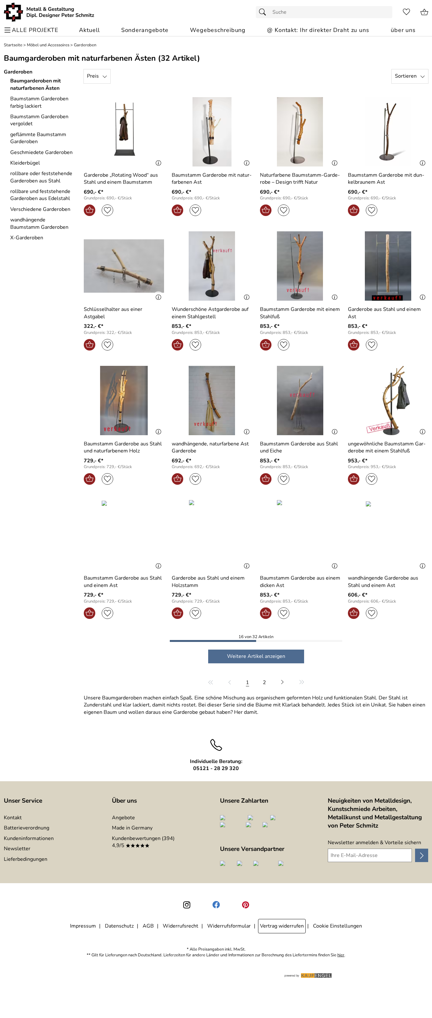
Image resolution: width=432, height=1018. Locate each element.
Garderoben (85, 45)
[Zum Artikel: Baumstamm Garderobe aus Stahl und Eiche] (300, 400)
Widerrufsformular (229, 925)
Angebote (123, 817)
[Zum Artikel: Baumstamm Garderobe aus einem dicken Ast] (300, 534)
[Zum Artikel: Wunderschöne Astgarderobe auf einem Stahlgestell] (212, 266)
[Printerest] (245, 904)
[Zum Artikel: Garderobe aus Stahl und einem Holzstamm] (212, 534)
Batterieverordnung (26, 827)
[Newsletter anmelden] (421, 855)
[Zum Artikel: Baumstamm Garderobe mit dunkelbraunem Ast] (388, 131)
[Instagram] (186, 904)
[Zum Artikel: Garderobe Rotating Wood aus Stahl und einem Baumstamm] (124, 131)
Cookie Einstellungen (337, 925)
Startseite (13, 45)
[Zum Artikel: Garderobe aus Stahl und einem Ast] (388, 266)
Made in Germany (132, 827)
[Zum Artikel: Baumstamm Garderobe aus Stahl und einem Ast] (124, 534)
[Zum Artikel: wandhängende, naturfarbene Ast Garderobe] (212, 400)
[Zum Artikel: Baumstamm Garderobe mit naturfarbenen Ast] (212, 131)
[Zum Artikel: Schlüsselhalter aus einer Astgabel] (124, 266)
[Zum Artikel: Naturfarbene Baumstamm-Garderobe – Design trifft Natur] (300, 131)
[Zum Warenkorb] (424, 12)
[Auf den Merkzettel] (107, 210)
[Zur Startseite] (49, 12)
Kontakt (13, 817)
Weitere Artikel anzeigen (256, 656)
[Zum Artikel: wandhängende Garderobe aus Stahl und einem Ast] (388, 534)
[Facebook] (216, 904)
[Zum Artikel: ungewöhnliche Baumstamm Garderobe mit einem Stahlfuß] (388, 400)
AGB (148, 925)
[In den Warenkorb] (89, 210)
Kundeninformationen (29, 838)
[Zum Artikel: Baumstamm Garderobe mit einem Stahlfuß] (300, 266)
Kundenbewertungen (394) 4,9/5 (143, 842)
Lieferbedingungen (25, 859)
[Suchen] (264, 12)
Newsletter (17, 848)
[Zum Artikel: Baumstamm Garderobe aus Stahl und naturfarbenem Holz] (124, 400)
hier (340, 955)
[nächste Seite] (282, 682)
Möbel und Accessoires (48, 45)
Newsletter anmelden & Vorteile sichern (374, 842)
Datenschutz (119, 925)
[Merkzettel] (406, 12)
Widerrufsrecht (180, 925)
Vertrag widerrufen (282, 925)
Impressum (83, 925)
